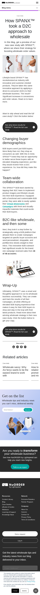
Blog (3, 502)
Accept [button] (15, 591)
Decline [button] (24, 591)
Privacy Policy (31, 581)
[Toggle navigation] (38, 2)
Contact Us (25, 514)
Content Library (7, 499)
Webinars (5, 509)
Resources (6, 496)
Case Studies (7, 504)
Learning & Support (9, 512)
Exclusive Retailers (28, 499)
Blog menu (6, 8)
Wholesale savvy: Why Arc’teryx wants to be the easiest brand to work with (15, 371)
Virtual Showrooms (16, 204)
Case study (20, 16)
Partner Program (27, 502)
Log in (20, 541)
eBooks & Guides (8, 507)
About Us (24, 509)
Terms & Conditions (28, 519)
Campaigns (8, 206)
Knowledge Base (8, 514)
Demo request (20, 534)
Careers (24, 512)
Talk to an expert (20, 467)
